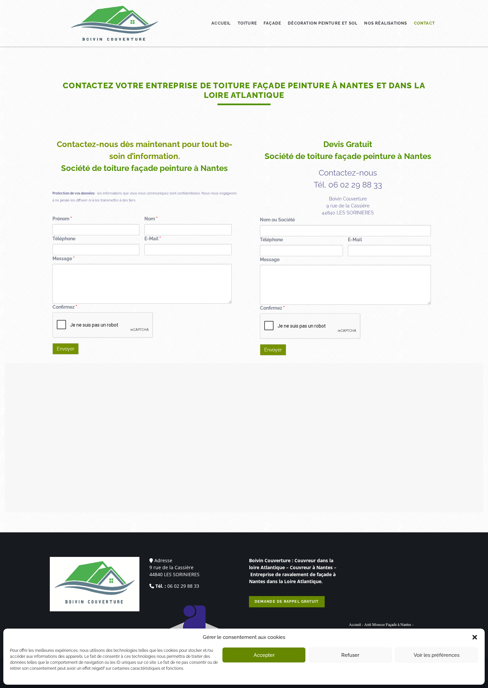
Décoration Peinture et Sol (323, 23)
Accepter (264, 655)
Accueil (221, 23)
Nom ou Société (277, 219)
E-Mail (152, 238)
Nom (151, 218)
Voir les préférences (436, 655)
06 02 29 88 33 (183, 586)
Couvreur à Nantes (311, 567)
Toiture (247, 23)
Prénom (62, 218)
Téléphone (63, 238)
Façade (272, 23)
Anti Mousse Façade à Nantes (387, 624)
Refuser (350, 655)
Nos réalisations (385, 23)
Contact (424, 23)
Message (63, 258)
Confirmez (64, 307)
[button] (474, 637)
